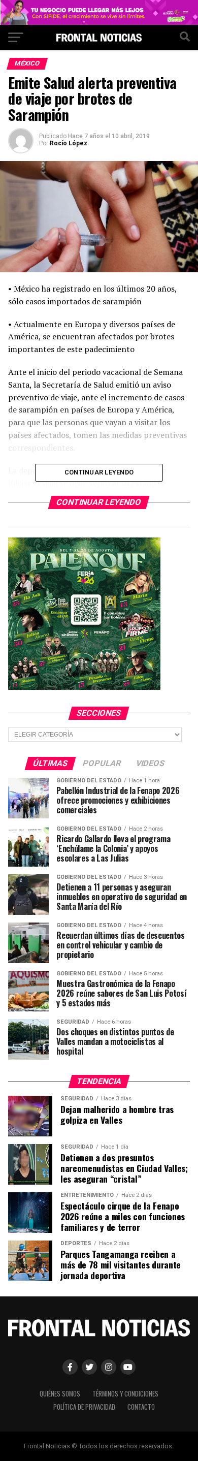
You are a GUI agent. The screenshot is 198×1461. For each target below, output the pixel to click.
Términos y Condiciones (125, 1394)
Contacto (141, 1407)
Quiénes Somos (60, 1394)
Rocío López (68, 143)
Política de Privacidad (84, 1407)
